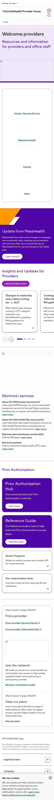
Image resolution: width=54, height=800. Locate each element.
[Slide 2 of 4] (24, 339)
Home (6, 22)
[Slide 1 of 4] (19, 339)
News (27, 194)
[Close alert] (49, 779)
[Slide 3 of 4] (29, 339)
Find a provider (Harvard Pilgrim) (21, 623)
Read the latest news (16, 284)
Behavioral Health (27, 140)
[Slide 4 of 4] (33, 339)
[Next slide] (11, 339)
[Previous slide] (5, 339)
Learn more (11, 257)
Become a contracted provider (20, 685)
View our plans (12, 721)
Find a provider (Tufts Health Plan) (22, 630)
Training (27, 167)
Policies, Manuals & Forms (27, 114)
